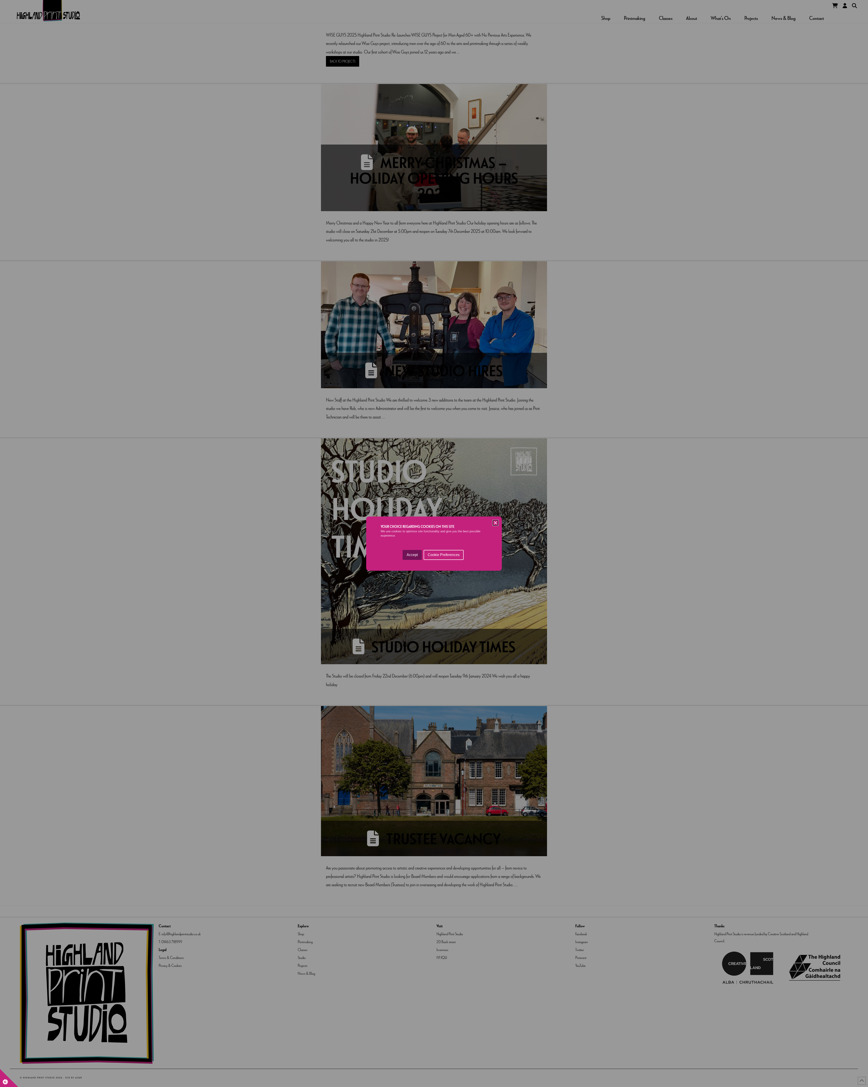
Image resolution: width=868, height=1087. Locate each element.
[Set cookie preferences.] (9, 1078)
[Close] (495, 523)
